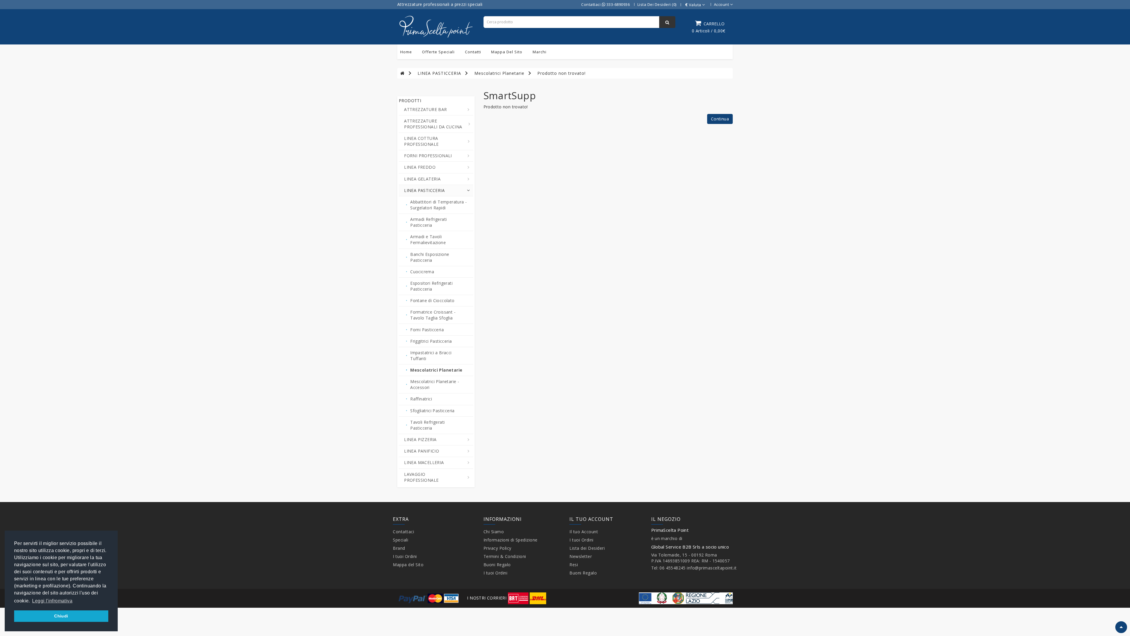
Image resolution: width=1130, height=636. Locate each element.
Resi (573, 564)
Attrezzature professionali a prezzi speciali (440, 4)
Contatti (473, 51)
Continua (720, 119)
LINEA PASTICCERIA (439, 73)
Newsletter (580, 556)
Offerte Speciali (438, 51)
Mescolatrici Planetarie (499, 73)
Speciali (400, 540)
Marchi (539, 51)
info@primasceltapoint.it (712, 568)
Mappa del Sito (408, 564)
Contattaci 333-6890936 (605, 4)
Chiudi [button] (61, 616)
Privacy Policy (497, 548)
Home (406, 51)
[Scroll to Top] (1121, 627)
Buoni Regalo (497, 564)
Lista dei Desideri (587, 548)
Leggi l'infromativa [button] (52, 600)
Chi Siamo (493, 531)
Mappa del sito (506, 51)
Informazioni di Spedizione (510, 540)
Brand (399, 548)
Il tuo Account (583, 531)
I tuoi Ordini (405, 556)
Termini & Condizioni (504, 556)
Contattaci (403, 531)
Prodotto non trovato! (561, 73)
